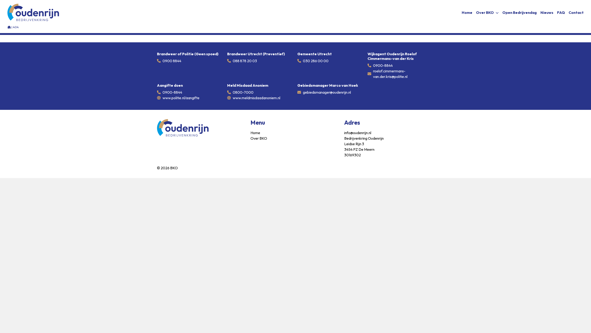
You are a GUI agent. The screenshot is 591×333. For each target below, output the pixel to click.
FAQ (561, 12)
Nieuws (546, 12)
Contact (576, 12)
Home (467, 12)
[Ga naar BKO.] (9, 27)
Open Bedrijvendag (519, 12)
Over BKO (485, 12)
